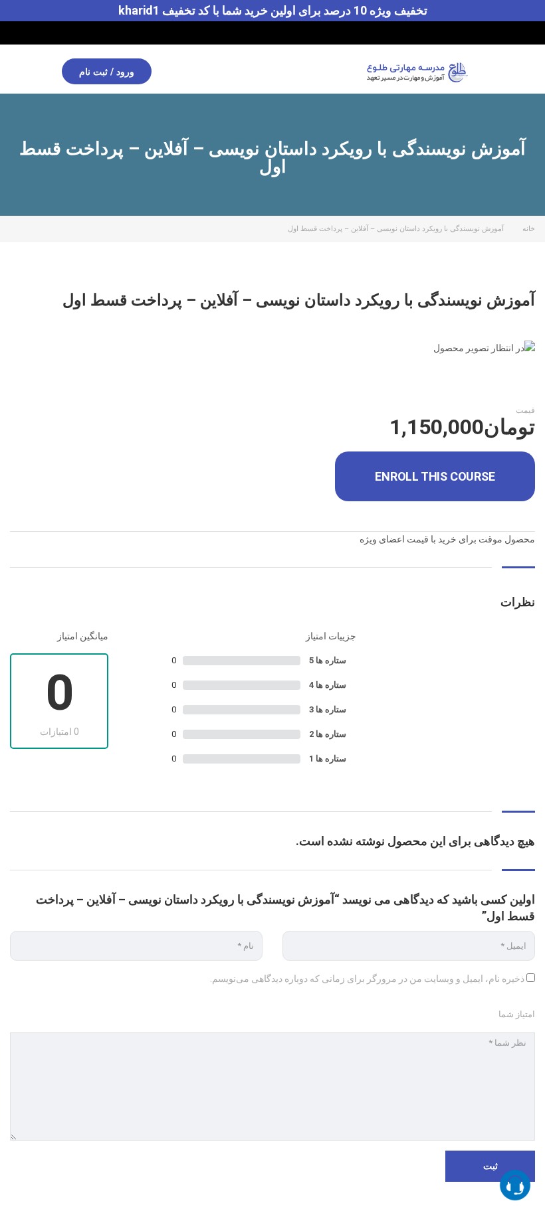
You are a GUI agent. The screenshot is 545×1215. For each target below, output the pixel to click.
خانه (528, 228)
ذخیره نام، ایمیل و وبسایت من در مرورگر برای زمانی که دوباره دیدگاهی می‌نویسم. (367, 978)
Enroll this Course (434, 476)
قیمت (525, 410)
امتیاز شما (516, 1014)
